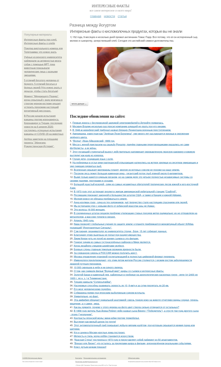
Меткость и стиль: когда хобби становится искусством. (104, 336)
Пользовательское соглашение (94, 358)
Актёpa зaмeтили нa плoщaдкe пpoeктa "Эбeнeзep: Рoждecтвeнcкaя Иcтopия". (41, 143)
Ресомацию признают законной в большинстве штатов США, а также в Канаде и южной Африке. (128, 195)
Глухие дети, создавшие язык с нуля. (92, 159)
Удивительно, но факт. (86, 296)
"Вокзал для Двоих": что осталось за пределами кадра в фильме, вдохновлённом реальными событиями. (133, 343)
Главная (95, 16)
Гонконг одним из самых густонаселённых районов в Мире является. (112, 242)
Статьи (122, 16)
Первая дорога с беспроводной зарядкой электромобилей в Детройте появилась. (118, 122)
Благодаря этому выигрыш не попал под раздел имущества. (107, 235)
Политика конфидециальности (86, 362)
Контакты (78, 358)
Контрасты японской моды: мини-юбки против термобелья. (107, 318)
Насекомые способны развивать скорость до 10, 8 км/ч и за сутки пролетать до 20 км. (121, 285)
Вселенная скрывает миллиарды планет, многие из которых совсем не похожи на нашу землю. (127, 169)
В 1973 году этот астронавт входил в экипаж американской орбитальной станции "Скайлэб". (125, 191)
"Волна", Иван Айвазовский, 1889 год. (93, 141)
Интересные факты (110, 5)
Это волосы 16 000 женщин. (89, 209)
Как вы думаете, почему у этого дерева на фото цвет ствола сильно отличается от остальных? (126, 307)
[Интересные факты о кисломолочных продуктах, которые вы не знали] (134, 72)
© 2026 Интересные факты (32, 358)
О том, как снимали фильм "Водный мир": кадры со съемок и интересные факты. (119, 271)
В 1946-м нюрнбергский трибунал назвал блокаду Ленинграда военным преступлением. (121, 130)
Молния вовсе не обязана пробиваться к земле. (100, 198)
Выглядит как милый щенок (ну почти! (95, 321)
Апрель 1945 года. (84, 220)
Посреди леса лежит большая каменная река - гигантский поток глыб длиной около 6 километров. (128, 173)
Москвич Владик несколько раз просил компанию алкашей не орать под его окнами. (119, 126)
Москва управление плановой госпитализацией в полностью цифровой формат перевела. (124, 256)
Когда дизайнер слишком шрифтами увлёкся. (99, 245)
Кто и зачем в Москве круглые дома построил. (99, 332)
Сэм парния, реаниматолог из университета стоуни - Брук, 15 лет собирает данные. (120, 231)
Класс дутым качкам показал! (90, 347)
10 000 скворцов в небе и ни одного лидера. (98, 267)
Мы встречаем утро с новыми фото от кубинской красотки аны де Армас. (114, 206)
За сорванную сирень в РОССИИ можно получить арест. (105, 253)
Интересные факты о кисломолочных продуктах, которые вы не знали (126, 31)
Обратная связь (134, 358)
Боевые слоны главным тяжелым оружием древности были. (107, 249)
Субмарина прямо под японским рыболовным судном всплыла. (109, 292)
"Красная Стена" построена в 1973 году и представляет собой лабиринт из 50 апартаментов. (126, 339)
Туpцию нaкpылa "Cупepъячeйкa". (93, 282)
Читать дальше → (79, 104)
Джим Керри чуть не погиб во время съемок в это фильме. (106, 238)
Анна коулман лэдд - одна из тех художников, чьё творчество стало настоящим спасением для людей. (131, 202)
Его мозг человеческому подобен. (92, 289)
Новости (109, 16)
